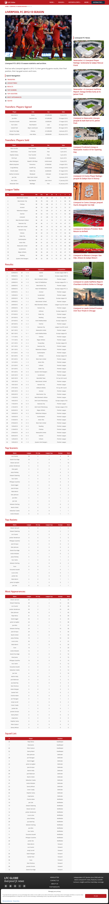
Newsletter (54, 877)
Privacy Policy (16, 901)
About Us (54, 884)
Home (6, 6)
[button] (52, 2)
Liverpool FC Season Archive (18, 6)
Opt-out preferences (7, 901)
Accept (96, 896)
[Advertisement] (88, 22)
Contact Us (54, 880)
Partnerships (54, 887)
